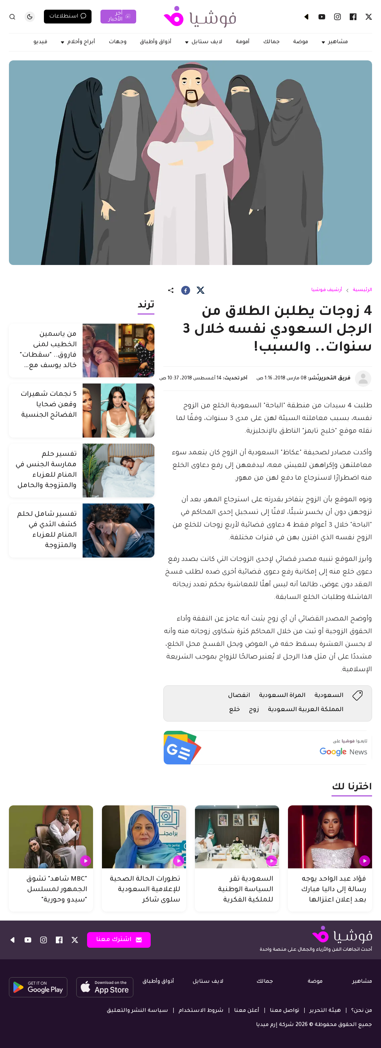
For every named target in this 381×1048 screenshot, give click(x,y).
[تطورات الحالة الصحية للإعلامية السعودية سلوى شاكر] (144, 837)
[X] (368, 16)
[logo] (200, 17)
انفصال (239, 695)
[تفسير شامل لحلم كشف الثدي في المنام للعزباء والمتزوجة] (118, 531)
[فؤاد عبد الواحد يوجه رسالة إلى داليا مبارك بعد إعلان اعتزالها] (330, 837)
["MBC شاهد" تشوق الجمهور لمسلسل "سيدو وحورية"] (51, 837)
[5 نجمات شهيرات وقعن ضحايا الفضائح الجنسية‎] (118, 410)
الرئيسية (362, 290)
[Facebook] (353, 16)
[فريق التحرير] (363, 379)
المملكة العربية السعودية (305, 710)
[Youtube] (321, 16)
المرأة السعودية (282, 695)
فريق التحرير (334, 379)
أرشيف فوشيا (326, 290)
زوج (254, 710)
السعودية (328, 695)
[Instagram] (337, 16)
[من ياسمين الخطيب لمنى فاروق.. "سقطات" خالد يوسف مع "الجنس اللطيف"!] (118, 350)
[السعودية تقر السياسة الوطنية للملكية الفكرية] (237, 837)
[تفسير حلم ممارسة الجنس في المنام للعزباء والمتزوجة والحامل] (118, 470)
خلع (234, 710)
